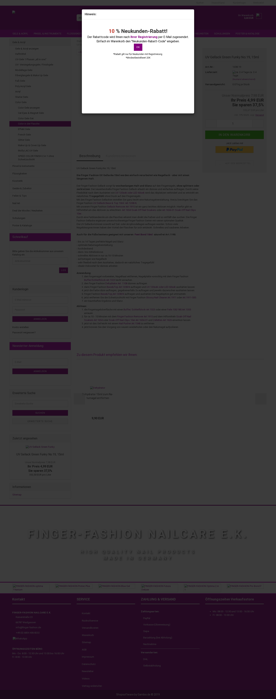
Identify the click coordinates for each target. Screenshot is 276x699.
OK (138, 47)
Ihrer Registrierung (144, 37)
